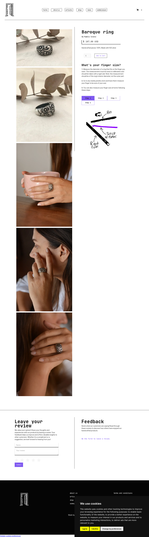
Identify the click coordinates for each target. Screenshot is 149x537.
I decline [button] (94, 529)
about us (56, 10)
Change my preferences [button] (111, 529)
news (89, 10)
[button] (139, 10)
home (45, 10)
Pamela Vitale (90, 37)
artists (69, 10)
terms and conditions (123, 493)
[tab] (88, 98)
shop (80, 10)
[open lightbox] (44, 47)
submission (101, 10)
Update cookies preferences (10, 536)
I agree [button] (84, 529)
